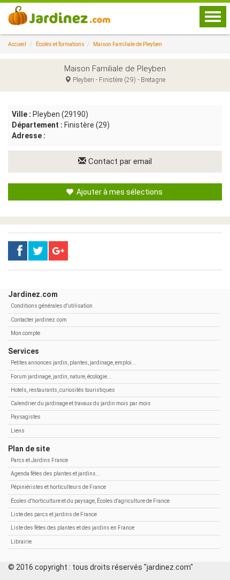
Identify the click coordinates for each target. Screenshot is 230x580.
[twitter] (58, 251)
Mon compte (25, 333)
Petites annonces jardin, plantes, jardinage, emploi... (73, 363)
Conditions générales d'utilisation (52, 306)
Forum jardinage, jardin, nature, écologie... (61, 377)
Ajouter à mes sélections (119, 192)
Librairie (21, 542)
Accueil (17, 44)
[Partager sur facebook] (17, 251)
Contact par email (119, 161)
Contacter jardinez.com (39, 320)
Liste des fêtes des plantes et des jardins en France (72, 528)
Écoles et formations (60, 44)
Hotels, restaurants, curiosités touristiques (63, 390)
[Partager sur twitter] (38, 251)
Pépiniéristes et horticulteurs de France (58, 487)
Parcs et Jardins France (39, 460)
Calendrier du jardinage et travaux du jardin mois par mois (81, 403)
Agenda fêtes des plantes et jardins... (56, 474)
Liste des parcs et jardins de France (54, 514)
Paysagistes (26, 417)
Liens (18, 431)
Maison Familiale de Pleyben (127, 44)
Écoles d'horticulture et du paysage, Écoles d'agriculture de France (90, 501)
